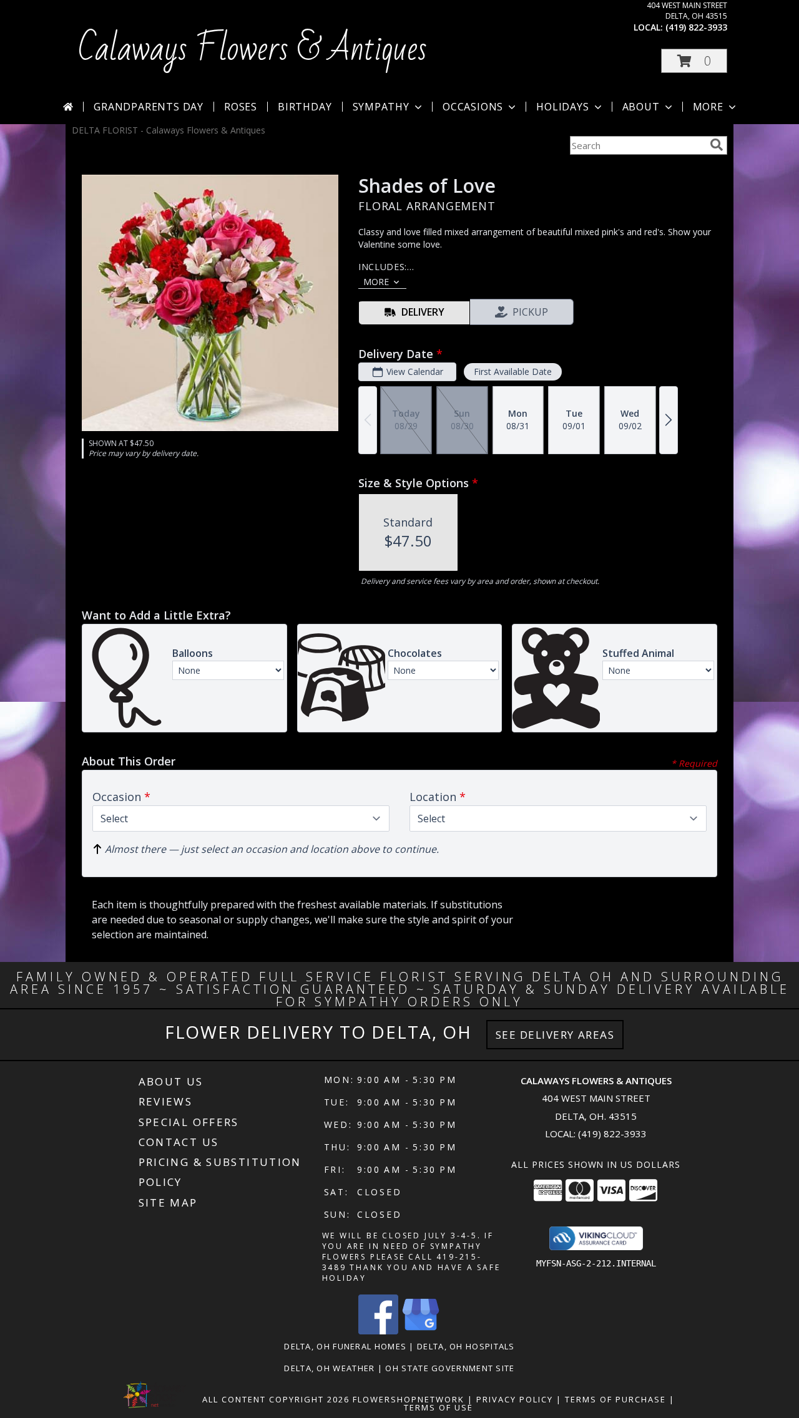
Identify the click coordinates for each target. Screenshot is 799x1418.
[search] (717, 145)
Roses (240, 107)
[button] (694, 61)
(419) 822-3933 (696, 27)
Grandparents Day (148, 107)
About (641, 107)
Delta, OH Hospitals (466, 1346)
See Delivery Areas (555, 1034)
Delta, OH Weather (329, 1368)
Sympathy (381, 107)
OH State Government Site (449, 1368)
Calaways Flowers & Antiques (252, 49)
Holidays (562, 107)
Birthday (304, 107)
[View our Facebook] (378, 1331)
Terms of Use (438, 1407)
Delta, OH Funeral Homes (345, 1346)
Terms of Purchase (615, 1399)
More (708, 107)
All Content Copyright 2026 (276, 1399)
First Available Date (513, 371)
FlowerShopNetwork (408, 1399)
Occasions (473, 107)
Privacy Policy (514, 1399)
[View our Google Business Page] (421, 1331)
